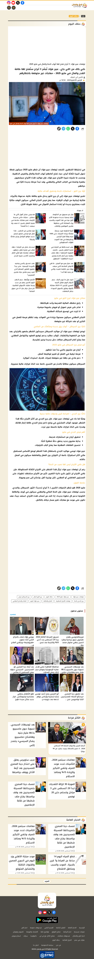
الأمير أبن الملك (76, 77)
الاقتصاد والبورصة (32, 931)
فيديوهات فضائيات (63, 936)
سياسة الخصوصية (47, 945)
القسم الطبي (48, 927)
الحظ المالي (51, 492)
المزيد (47, 881)
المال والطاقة (47, 601)
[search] (9, 8)
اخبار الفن (24, 927)
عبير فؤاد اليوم (35, 601)
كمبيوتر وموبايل (18, 931)
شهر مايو (33, 169)
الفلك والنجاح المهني (19, 601)
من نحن (58, 945)
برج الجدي (43, 419)
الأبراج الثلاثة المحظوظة (29, 469)
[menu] (14, 8)
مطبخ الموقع (56, 931)
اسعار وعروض (16, 936)
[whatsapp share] (68, 128)
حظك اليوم (74, 16)
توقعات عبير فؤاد (78, 597)
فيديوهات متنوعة (36, 927)
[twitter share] (73, 128)
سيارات (25, 936)
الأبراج (60, 178)
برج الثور (52, 196)
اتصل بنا (36, 945)
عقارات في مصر (79, 940)
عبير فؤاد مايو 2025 (63, 597)
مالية (21, 364)
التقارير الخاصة (60, 927)
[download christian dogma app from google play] (47, 920)
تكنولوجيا (33, 936)
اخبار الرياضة (67, 931)
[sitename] (47, 900)
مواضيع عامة (45, 931)
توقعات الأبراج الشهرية (63, 601)
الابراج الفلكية (67, 940)
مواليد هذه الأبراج (33, 178)
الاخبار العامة (72, 927)
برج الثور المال (37, 597)
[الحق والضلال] (83, 16)
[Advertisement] (47, 45)
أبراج (66, 174)
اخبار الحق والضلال (79, 936)
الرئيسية (82, 927)
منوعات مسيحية (79, 931)
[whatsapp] (59, 128)
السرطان (49, 331)
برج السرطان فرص (24, 597)
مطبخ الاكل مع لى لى (47, 936)
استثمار (53, 204)
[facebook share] (77, 128)
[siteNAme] (80, 5)
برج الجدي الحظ (79, 601)
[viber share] (63, 128)
